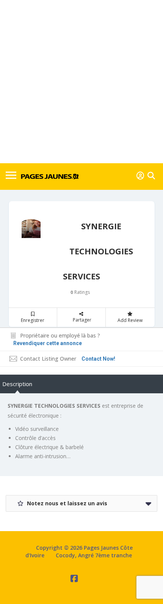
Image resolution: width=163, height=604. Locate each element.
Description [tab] (17, 384)
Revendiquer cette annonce (47, 343)
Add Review (130, 320)
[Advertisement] (81, 81)
